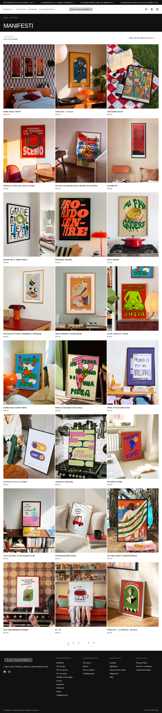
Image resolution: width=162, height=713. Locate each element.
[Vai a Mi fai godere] (133, 224)
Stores (85, 666)
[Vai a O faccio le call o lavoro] (29, 446)
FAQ (111, 677)
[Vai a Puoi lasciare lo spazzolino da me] (29, 520)
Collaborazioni (46, 9)
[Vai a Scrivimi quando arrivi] (81, 520)
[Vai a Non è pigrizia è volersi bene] (81, 298)
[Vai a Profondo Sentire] (81, 224)
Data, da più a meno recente (141, 38)
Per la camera (62, 670)
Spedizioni (114, 666)
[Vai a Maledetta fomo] (133, 446)
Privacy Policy (141, 663)
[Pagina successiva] (93, 643)
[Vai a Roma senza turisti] (29, 76)
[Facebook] (4, 671)
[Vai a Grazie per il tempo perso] (29, 224)
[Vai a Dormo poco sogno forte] (29, 372)
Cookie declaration (143, 670)
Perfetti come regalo (64, 677)
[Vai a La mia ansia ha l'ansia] (133, 298)
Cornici (59, 681)
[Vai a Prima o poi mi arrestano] (133, 372)
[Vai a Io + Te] (81, 594)
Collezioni (60, 688)
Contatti (113, 663)
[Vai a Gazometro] (133, 150)
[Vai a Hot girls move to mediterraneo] (133, 520)
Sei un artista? (89, 670)
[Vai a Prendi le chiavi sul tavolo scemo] (29, 150)
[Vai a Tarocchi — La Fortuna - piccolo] (133, 594)
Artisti (58, 692)
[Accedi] (151, 9)
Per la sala (60, 666)
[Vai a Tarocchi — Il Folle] (81, 76)
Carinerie (32, 9)
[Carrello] (157, 9)
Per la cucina (61, 674)
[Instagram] (9, 671)
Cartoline (21, 9)
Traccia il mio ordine (118, 670)
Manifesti (7, 9)
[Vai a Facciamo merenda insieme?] (29, 594)
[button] (146, 9)
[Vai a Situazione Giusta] (133, 76)
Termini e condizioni (144, 666)
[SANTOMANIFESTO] (18, 660)
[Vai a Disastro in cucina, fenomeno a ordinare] (29, 298)
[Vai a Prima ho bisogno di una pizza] (81, 372)
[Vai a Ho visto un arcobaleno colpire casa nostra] (81, 150)
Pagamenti (114, 674)
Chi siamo (87, 663)
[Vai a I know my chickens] (81, 446)
